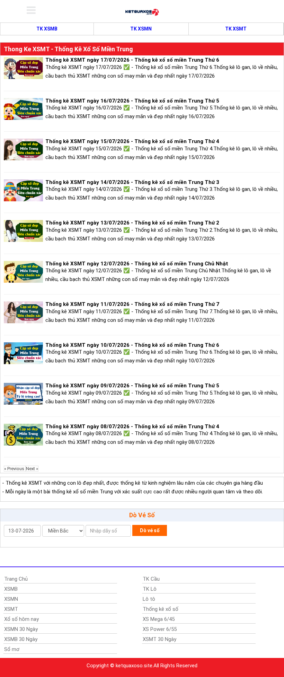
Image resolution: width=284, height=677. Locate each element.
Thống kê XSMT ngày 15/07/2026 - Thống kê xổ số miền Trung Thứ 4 (132, 141)
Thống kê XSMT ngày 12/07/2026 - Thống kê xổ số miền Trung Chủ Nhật (136, 264)
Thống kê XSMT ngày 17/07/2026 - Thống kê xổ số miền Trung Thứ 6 (132, 60)
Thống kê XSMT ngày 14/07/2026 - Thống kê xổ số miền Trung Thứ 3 (132, 182)
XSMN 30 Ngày (21, 629)
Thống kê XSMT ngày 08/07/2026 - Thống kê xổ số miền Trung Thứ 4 (132, 426)
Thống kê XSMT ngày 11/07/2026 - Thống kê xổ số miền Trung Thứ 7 (132, 304)
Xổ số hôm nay (21, 619)
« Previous (14, 468)
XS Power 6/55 (160, 629)
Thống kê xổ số (160, 609)
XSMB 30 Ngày (20, 639)
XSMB (11, 589)
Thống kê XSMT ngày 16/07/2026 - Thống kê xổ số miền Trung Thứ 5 (132, 101)
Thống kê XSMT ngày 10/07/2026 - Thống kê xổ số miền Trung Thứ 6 (132, 345)
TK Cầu (151, 579)
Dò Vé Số (142, 515)
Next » (32, 468)
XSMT (11, 609)
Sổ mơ (11, 649)
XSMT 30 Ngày (159, 639)
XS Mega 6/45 (159, 619)
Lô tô (149, 599)
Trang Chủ (16, 579)
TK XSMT (236, 29)
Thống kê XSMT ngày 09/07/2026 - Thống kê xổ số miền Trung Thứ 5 (132, 386)
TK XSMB (46, 29)
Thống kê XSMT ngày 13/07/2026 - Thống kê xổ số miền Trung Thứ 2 (132, 223)
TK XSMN (141, 29)
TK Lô (150, 589)
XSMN (11, 599)
